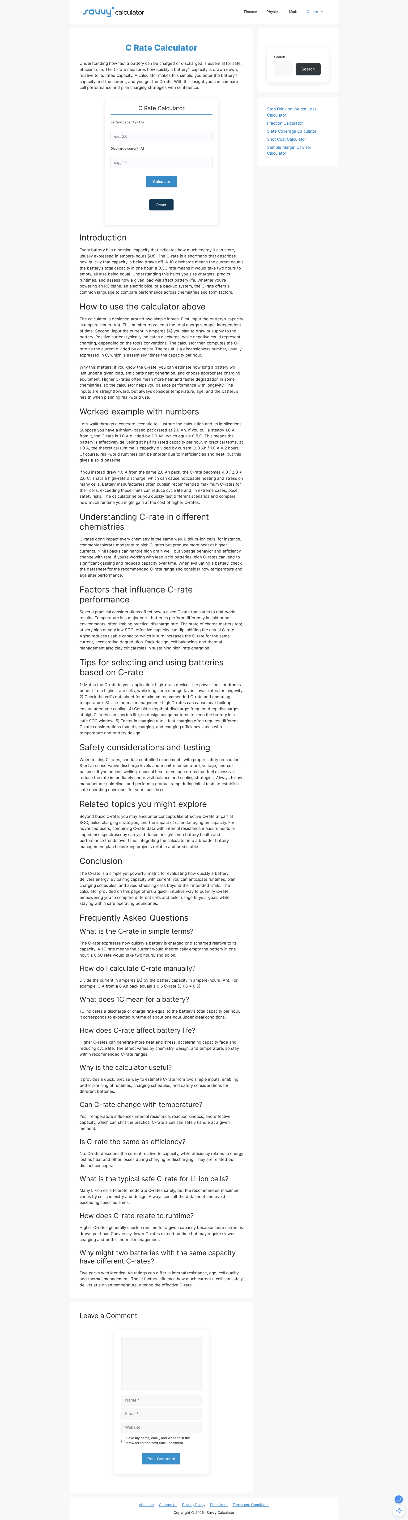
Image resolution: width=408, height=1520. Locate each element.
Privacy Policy (193, 1505)
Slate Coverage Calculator (291, 131)
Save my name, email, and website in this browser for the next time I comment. (158, 1440)
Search (279, 57)
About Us (146, 1505)
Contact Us (168, 1505)
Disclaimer (219, 1505)
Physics (273, 11)
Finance (250, 11)
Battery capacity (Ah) (127, 122)
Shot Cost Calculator (286, 139)
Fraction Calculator (285, 123)
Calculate (161, 181)
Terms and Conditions (251, 1505)
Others (312, 11)
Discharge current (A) (127, 148)
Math (293, 11)
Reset (161, 204)
